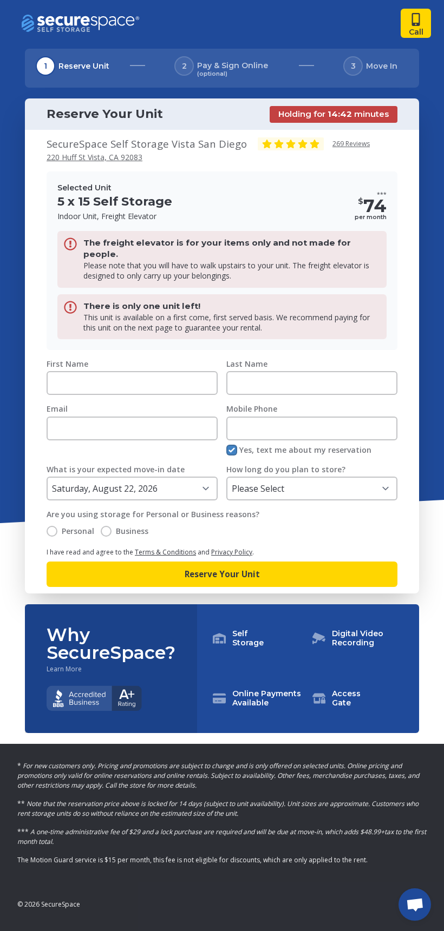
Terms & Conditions (165, 552)
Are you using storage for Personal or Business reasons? (153, 514)
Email (57, 409)
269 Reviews (351, 143)
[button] (308, 668)
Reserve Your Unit (222, 574)
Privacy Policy (231, 552)
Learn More (64, 669)
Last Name (246, 364)
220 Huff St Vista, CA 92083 (94, 157)
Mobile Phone (251, 409)
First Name (67, 364)
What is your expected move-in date (116, 469)
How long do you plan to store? (285, 469)
